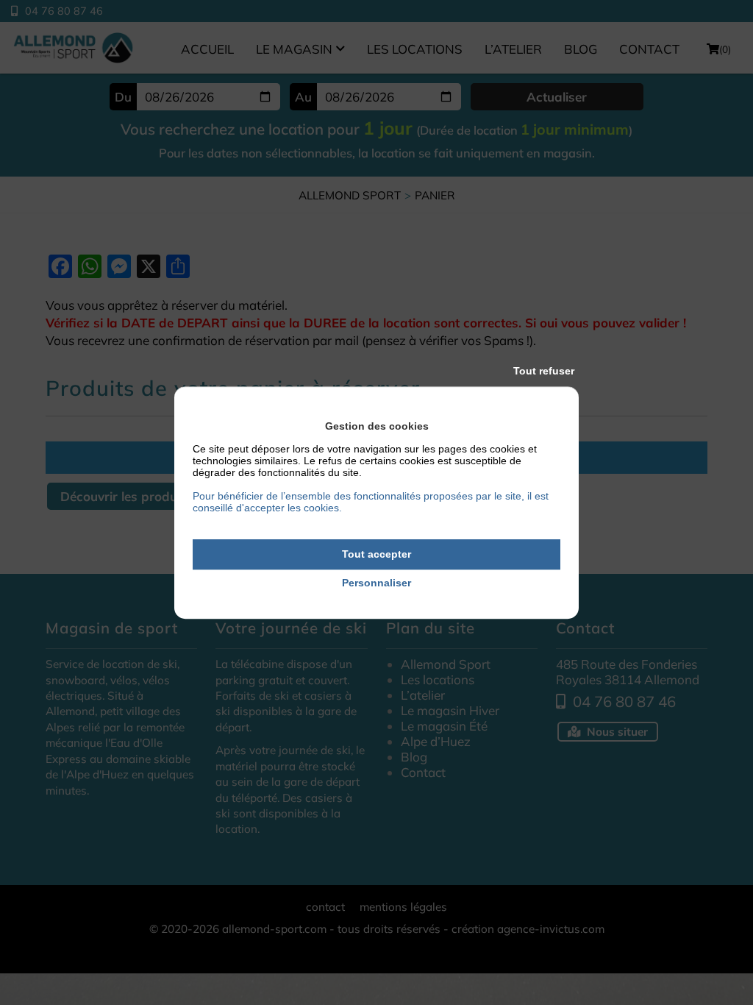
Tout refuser (543, 371)
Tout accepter (376, 554)
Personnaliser (376, 583)
